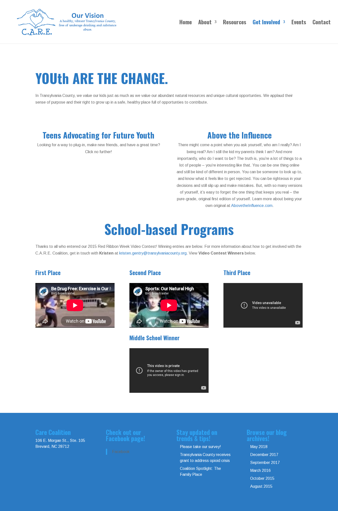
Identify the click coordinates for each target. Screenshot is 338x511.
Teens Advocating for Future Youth (98, 135)
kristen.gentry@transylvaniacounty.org (153, 253)
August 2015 (261, 486)
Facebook (121, 452)
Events (298, 23)
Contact (322, 23)
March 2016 (260, 470)
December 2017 (264, 455)
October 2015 (262, 478)
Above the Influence (239, 135)
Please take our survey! (200, 447)
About (205, 23)
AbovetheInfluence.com (251, 205)
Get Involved (266, 23)
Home (185, 23)
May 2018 (258, 447)
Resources (234, 23)
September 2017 (265, 462)
